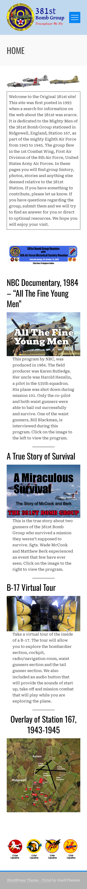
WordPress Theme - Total (29, 880)
